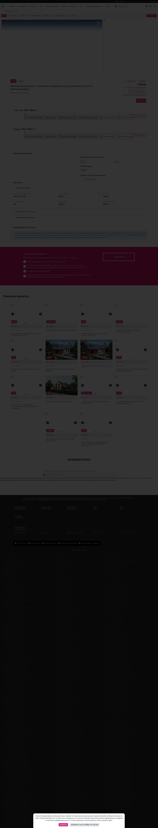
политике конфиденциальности (58, 820)
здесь (110, 820)
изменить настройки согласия (84, 825)
